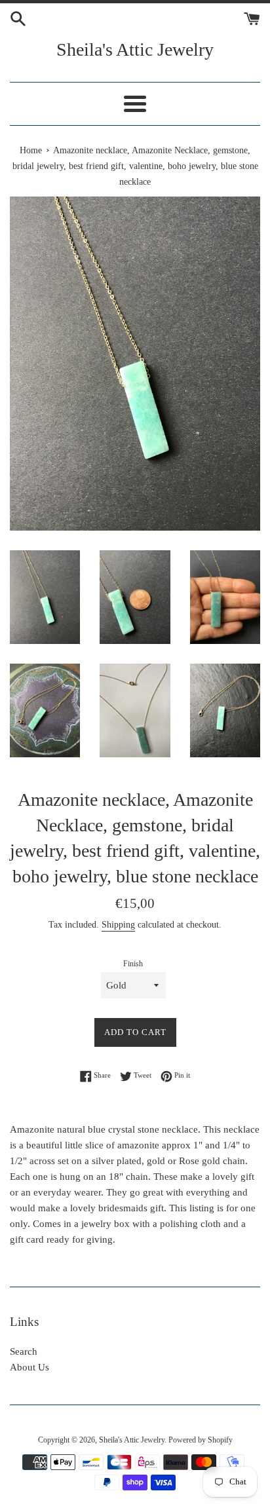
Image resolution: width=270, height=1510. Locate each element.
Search (23, 1351)
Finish (133, 963)
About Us (29, 1367)
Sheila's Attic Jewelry (135, 49)
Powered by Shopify (200, 1439)
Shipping (118, 925)
